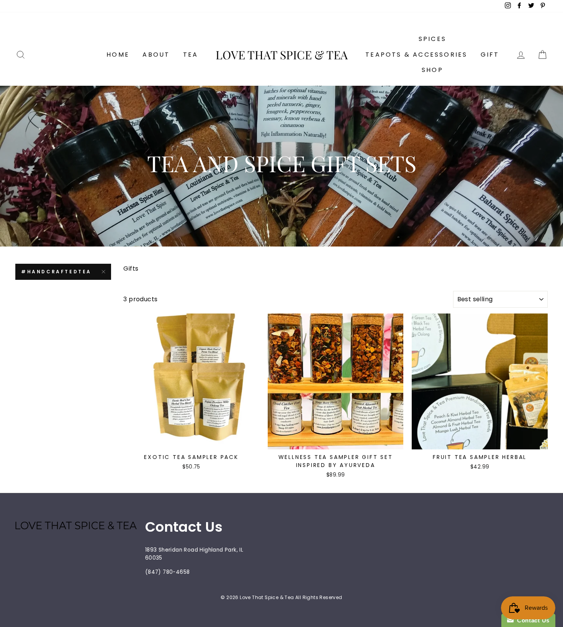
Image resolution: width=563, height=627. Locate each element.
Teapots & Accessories (416, 54)
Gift (490, 54)
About (156, 54)
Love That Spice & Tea (282, 54)
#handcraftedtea (56, 271)
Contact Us (532, 620)
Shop (432, 69)
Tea (190, 54)
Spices (432, 38)
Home (117, 54)
